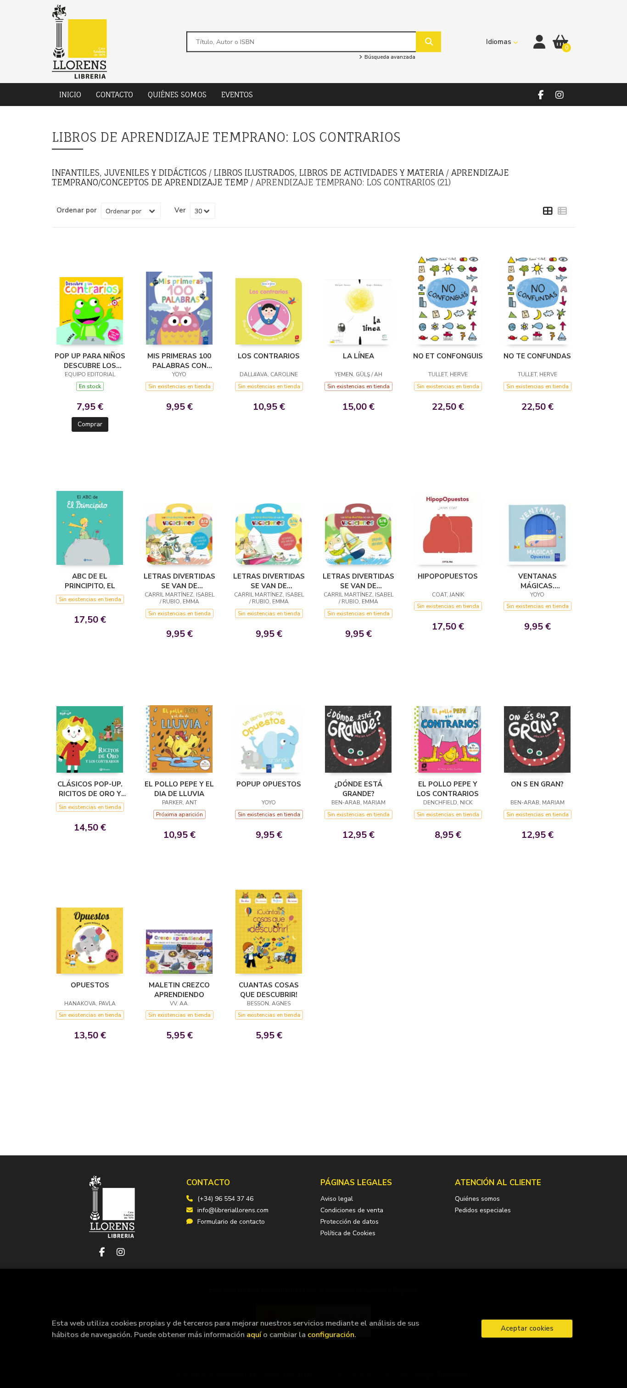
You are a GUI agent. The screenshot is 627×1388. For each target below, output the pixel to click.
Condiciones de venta (351, 1210)
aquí (253, 1334)
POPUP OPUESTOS (268, 784)
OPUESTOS (90, 985)
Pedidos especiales (483, 1210)
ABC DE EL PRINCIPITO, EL (90, 581)
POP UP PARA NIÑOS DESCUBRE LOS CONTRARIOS (90, 360)
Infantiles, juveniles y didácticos (130, 172)
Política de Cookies (347, 1233)
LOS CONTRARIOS (269, 356)
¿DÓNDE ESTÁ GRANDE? (358, 789)
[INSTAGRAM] (559, 94)
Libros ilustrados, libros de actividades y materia (330, 172)
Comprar (90, 424)
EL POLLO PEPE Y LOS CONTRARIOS (448, 789)
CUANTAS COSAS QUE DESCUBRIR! (269, 990)
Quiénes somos (477, 1198)
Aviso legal (336, 1198)
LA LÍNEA (358, 356)
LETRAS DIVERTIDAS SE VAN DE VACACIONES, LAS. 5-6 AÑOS (358, 581)
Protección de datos (349, 1221)
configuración (331, 1334)
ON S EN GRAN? (537, 784)
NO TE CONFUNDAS (537, 356)
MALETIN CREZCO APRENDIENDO (179, 990)
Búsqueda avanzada (389, 57)
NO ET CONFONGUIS (448, 356)
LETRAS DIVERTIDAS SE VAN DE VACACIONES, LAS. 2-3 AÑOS (179, 581)
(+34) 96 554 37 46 (225, 1198)
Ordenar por (76, 210)
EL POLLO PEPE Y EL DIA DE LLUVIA (179, 789)
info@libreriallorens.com (233, 1210)
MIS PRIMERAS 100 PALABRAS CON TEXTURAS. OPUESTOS (179, 360)
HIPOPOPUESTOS (448, 576)
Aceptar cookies (527, 1328)
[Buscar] (428, 41)
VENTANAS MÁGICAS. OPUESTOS (537, 581)
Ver (180, 210)
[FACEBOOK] (541, 94)
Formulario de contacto (231, 1221)
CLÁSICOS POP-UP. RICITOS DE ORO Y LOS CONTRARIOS (90, 789)
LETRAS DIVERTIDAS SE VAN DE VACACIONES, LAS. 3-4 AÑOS (269, 581)
